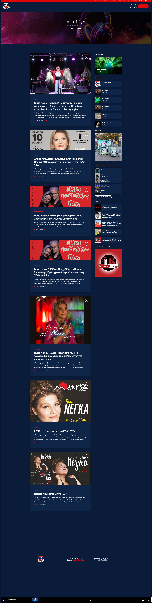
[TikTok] (144, 1)
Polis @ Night (105, 90)
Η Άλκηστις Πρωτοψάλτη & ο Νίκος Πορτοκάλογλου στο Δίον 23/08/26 (111, 239)
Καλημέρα (104, 114)
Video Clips (37, 349)
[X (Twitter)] (141, 1)
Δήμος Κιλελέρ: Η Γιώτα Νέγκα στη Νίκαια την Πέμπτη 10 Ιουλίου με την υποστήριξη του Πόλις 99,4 (59, 162)
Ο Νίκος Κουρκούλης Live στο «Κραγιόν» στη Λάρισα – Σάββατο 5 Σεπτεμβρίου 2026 (111, 215)
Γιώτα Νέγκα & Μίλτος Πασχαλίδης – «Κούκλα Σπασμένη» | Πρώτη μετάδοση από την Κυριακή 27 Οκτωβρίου (59, 272)
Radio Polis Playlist (106, 82)
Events (36, 99)
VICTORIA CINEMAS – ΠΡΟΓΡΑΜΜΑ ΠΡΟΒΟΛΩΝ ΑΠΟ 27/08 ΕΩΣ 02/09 (110, 207)
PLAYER (143, 6)
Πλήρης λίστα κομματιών (103, 196)
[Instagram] (146, 1)
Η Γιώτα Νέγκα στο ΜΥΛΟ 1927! (50, 493)
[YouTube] (139, 1)
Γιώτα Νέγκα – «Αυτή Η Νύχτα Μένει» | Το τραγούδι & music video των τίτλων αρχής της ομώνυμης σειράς (58, 356)
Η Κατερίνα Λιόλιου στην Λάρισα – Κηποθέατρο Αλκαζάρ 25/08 (111, 231)
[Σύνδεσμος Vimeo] (6, 6)
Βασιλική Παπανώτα (107, 123)
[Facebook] (148, 1)
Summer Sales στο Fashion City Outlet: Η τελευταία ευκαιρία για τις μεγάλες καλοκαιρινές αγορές (111, 223)
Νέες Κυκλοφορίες (39, 212)
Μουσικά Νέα (37, 265)
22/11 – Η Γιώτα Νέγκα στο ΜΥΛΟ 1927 (54, 431)
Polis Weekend (101, 69)
